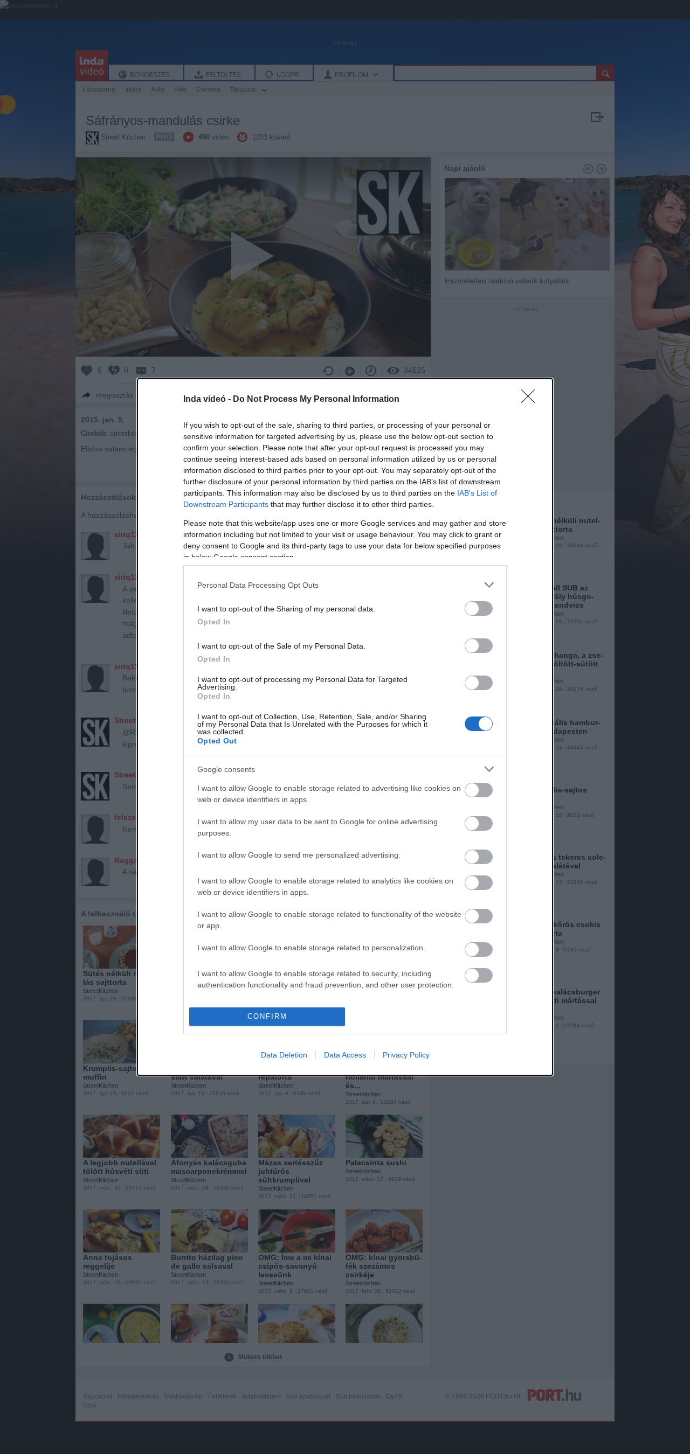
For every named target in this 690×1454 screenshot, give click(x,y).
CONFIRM (267, 1016)
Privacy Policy (406, 1055)
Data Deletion (284, 1055)
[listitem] (345, 584)
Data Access (345, 1055)
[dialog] (345, 727)
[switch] (479, 608)
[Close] (531, 399)
